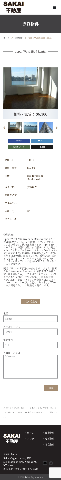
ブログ (30, 438)
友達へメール (19, 147)
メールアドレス (11, 326)
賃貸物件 (19, 37)
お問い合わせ (10, 454)
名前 (5, 313)
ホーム (6, 37)
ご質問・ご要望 (11, 352)
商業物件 (50, 432)
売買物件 (50, 438)
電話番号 (8, 339)
